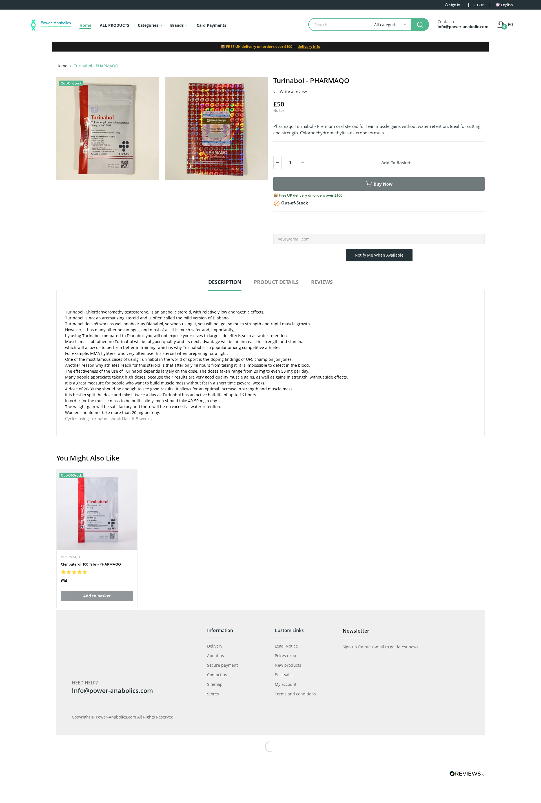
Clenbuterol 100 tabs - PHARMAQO (91, 564)
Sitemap (215, 684)
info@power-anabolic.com (463, 27)
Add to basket (396, 162)
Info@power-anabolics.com (112, 690)
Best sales (284, 674)
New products (288, 665)
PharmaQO (70, 557)
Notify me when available (379, 255)
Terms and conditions (295, 694)
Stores (213, 694)
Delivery (214, 646)
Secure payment (222, 665)
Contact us (217, 674)
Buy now (383, 184)
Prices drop (285, 655)
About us (215, 655)
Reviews (322, 282)
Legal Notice (286, 646)
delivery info (309, 46)
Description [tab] (224, 282)
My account (285, 684)
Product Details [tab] (276, 282)
